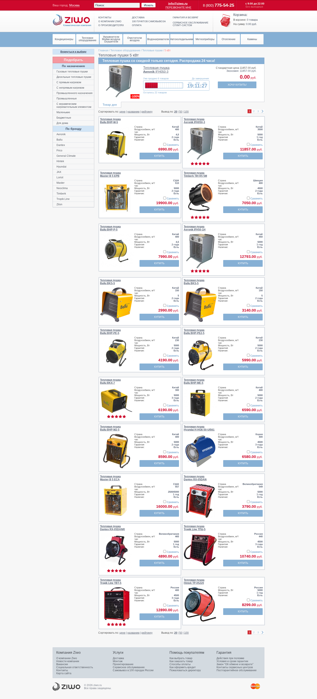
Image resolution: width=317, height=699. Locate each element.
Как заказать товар (181, 661)
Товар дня (110, 104)
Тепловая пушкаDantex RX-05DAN (195, 478)
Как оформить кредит (182, 667)
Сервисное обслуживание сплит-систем (190, 24)
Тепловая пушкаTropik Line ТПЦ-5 (195, 528)
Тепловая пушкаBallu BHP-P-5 (110, 228)
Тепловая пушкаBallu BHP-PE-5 (110, 332)
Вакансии (62, 664)
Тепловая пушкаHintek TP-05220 (194, 581)
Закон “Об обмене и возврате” (235, 664)
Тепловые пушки (152, 50)
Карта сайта (63, 673)
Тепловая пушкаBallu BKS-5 (110, 282)
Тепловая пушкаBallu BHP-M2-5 (110, 428)
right (262, 111)
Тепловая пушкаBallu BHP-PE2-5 (194, 332)
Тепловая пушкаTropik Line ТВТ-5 (110, 581)
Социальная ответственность (74, 667)
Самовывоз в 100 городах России (133, 670)
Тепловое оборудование (125, 50)
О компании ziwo (109, 21)
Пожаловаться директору (185, 670)
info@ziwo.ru (178, 3)
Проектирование (123, 664)
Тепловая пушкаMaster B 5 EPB (110, 174)
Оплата (136, 25)
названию (133, 111)
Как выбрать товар (180, 658)
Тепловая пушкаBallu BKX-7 (110, 381)
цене (122, 111)
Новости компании (67, 661)
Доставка (138, 17)
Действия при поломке (230, 658)
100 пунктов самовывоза (149, 21)
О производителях (111, 25)
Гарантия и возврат (185, 17)
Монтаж (117, 661)
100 (186, 111)
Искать (148, 5)
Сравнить (173, 144)
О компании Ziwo (66, 658)
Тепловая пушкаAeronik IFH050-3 (194, 121)
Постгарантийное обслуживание (237, 670)
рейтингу (146, 111)
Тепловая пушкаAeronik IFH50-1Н (195, 228)
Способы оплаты (180, 664)
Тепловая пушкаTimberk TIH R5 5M (195, 174)
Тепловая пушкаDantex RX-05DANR (112, 528)
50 (180, 111)
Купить (159, 155)
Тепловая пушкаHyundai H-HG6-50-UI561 (199, 428)
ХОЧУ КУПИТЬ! (237, 84)
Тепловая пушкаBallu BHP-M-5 (110, 121)
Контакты (104, 17)
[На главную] (72, 20)
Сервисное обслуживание (129, 667)
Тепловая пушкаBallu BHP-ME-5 (194, 381)
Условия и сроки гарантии (232, 661)
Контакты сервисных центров (235, 667)
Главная (103, 50)
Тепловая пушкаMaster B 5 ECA (110, 478)
